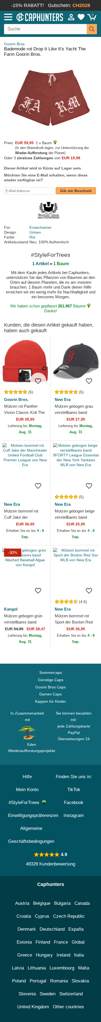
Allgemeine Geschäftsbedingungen (31, 835)
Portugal (38, 980)
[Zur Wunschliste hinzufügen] (38, 381)
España (75, 929)
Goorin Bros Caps (50, 687)
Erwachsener (40, 227)
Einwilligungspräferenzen (33, 815)
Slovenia (27, 993)
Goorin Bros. (15, 44)
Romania (59, 980)
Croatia (23, 916)
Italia (79, 955)
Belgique (41, 903)
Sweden (47, 993)
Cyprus (42, 916)
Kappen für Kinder (50, 701)
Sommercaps (50, 672)
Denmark (27, 929)
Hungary (44, 955)
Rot (32, 237)
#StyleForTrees (25, 802)
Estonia (24, 942)
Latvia (18, 968)
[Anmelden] (71, 17)
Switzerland (71, 993)
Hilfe (27, 776)
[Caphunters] (29, 17)
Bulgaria (62, 903)
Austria (22, 903)
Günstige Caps (50, 680)
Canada (82, 903)
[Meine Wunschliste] (81, 17)
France (61, 942)
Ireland (63, 955)
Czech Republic (69, 916)
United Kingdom (33, 1006)
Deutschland (52, 929)
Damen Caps (50, 694)
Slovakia (80, 980)
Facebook (73, 802)
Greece (24, 955)
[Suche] (92, 29)
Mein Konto (27, 789)
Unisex (35, 232)
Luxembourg (62, 968)
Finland (43, 942)
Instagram (74, 815)
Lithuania (37, 968)
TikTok (73, 789)
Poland (19, 980)
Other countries (68, 1006)
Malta (83, 968)
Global (78, 942)
